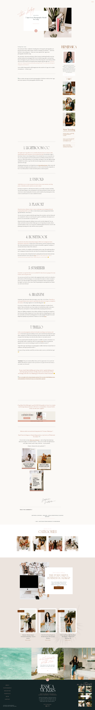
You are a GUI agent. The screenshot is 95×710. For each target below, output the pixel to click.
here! (45, 316)
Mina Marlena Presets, (43, 165)
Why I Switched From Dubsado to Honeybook (48, 521)
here (35, 255)
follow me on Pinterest (35, 440)
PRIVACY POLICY (7, 706)
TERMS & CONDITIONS (13, 706)
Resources (36, 15)
